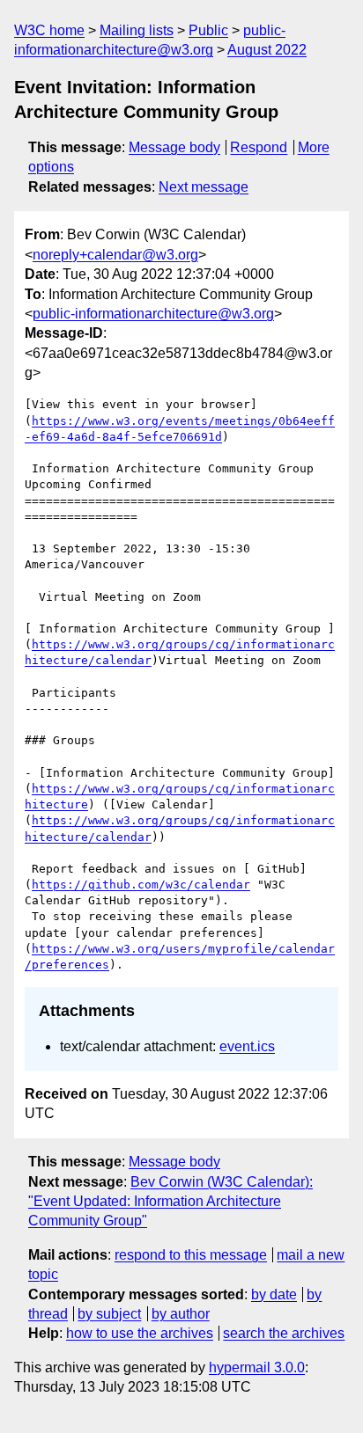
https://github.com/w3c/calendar (141, 884)
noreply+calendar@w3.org (115, 254)
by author (181, 1313)
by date (274, 1294)
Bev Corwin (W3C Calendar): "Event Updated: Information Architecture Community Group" (170, 1201)
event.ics (247, 1046)
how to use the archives (139, 1333)
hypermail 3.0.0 (257, 1367)
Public (208, 30)
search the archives (283, 1333)
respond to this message (191, 1254)
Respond (258, 147)
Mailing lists (137, 30)
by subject (109, 1313)
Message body (174, 147)
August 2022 (267, 49)
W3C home (49, 30)
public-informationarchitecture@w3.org (153, 313)
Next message (203, 186)
